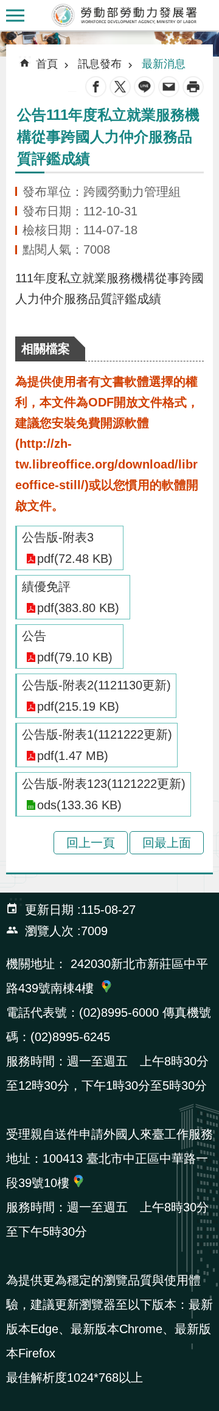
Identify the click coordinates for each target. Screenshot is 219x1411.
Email (168, 86)
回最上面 (166, 842)
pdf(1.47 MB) (72, 755)
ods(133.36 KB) (79, 805)
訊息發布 (100, 64)
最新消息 (164, 64)
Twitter (120, 86)
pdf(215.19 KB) (78, 706)
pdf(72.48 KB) (75, 558)
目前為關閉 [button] (15, 15)
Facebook (95, 86)
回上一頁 (90, 842)
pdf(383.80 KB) (78, 608)
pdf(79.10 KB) (75, 657)
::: (9, 39)
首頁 (47, 64)
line (144, 86)
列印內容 (193, 86)
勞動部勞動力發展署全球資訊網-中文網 (124, 15)
